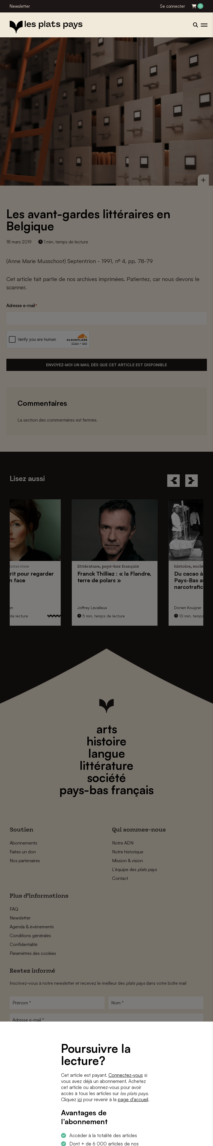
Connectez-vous (125, 1075)
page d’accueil (133, 1099)
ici (80, 1099)
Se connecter (172, 6)
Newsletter (20, 6)
